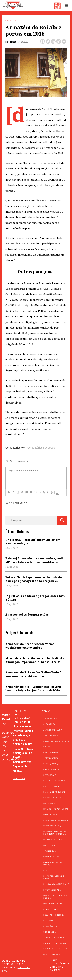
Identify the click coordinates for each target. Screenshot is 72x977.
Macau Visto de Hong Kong (55, 896)
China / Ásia (49, 764)
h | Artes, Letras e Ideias (53, 877)
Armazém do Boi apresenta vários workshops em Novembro (29, 646)
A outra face (50, 735)
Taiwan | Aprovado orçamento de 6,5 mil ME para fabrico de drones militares (34, 560)
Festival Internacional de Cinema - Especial (56, 833)
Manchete (48, 904)
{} (48, 492)
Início (54, 960)
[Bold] (8, 492)
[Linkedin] (53, 41)
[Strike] (22, 492)
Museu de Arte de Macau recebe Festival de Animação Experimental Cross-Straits (35, 660)
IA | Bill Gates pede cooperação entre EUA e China (35, 597)
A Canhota (49, 719)
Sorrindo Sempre (52, 937)
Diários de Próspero (54, 792)
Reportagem (49, 921)
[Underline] (17, 492)
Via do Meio (49, 949)
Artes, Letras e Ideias (55, 741)
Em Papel (56, 970)
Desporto (48, 775)
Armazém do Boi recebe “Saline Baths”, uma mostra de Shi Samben (33, 674)
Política (59, 915)
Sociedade (48, 932)
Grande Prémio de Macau (53, 863)
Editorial (48, 803)
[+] (53, 492)
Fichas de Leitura (53, 840)
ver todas (19, 778)
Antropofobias (51, 730)
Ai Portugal (50, 724)
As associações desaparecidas (27, 614)
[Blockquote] (35, 492)
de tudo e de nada (53, 781)
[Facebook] (42, 41)
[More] (64, 41)
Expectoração (51, 826)
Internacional (51, 890)
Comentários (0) (15, 447)
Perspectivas (50, 909)
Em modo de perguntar (55, 809)
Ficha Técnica (59, 963)
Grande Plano (51, 857)
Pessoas (47, 915)
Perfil (60, 904)
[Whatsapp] (58, 41)
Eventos (10, 21)
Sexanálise (49, 926)
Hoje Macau (10, 41)
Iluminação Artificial (55, 884)
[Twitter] (48, 41)
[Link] (44, 492)
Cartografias (51, 752)
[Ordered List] (26, 492)
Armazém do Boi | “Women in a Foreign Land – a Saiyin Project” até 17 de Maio (33, 688)
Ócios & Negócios (53, 954)
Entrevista (49, 814)
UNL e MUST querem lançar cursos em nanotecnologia (32, 541)
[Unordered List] (31, 492)
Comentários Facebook (41, 447)
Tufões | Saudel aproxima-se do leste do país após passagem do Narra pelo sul (33, 579)
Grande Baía (49, 851)
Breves (47, 747)
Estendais (48, 820)
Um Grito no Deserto (55, 943)
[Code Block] (39, 492)
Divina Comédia (51, 786)
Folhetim (48, 845)
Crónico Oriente (52, 769)
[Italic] (13, 492)
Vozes (62, 949)
